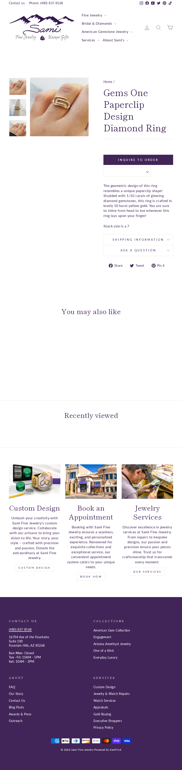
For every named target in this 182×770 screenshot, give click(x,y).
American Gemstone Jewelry (105, 31)
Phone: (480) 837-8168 (46, 3)
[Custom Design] (34, 481)
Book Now (91, 576)
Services (89, 40)
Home (107, 82)
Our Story (16, 694)
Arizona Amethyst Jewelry (112, 644)
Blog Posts (16, 707)
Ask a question (138, 250)
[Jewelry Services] (147, 481)
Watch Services (104, 700)
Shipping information (138, 239)
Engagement (102, 637)
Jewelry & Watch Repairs (111, 694)
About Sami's (114, 40)
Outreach (15, 721)
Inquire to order (138, 160)
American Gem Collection (111, 630)
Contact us (17, 3)
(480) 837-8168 (20, 629)
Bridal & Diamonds (97, 23)
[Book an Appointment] (91, 481)
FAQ (12, 687)
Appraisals (100, 707)
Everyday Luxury (105, 657)
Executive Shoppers (107, 721)
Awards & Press (20, 714)
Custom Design (34, 567)
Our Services (147, 571)
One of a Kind (103, 650)
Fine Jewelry (92, 15)
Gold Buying (102, 714)
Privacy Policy (103, 727)
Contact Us (17, 700)
